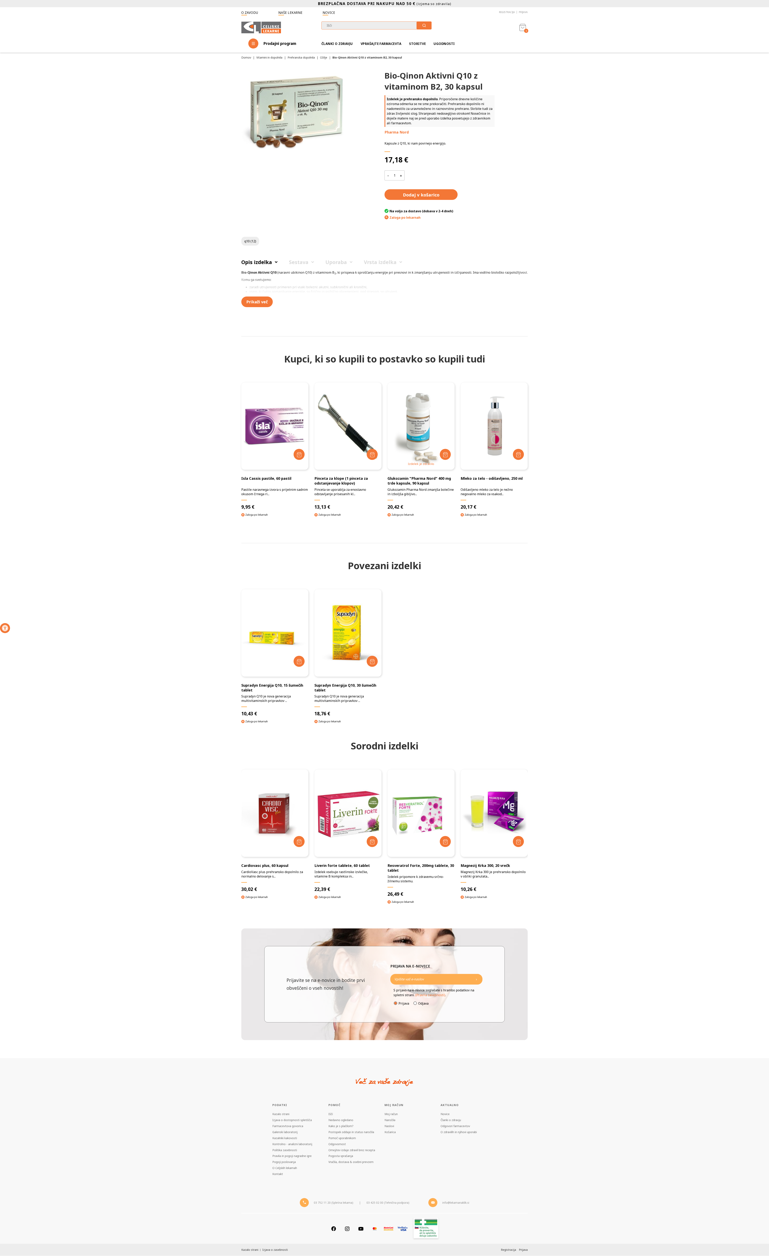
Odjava (423, 1003)
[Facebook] (333, 1228)
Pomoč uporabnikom (342, 1138)
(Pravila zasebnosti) (430, 995)
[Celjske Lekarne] (261, 26)
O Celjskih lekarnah (284, 1168)
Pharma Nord (396, 132)
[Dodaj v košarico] (299, 454)
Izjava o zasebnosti (275, 1250)
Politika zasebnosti (284, 1150)
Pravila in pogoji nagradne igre (292, 1156)
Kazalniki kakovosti (284, 1138)
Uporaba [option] (336, 262)
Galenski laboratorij (285, 1132)
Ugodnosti (444, 43)
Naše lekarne (290, 12)
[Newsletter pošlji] (476, 979)
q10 (250, 241)
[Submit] (424, 25)
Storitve (417, 43)
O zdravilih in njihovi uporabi (459, 1132)
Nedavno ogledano (340, 1120)
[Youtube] (361, 1228)
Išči (330, 1114)
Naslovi (389, 1126)
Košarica (390, 1132)
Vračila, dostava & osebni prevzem (350, 1162)
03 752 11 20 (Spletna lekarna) (333, 1202)
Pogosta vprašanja (340, 1156)
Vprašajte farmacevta (381, 43)
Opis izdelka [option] (256, 262)
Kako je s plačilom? (340, 1126)
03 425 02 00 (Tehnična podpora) (387, 1202)
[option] (274, 837)
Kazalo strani (280, 1114)
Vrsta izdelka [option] (380, 262)
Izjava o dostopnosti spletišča (292, 1120)
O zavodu (249, 12)
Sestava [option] (298, 262)
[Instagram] (347, 1228)
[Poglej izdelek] (274, 426)
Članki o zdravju (337, 43)
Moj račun (391, 1114)
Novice (329, 12)
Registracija (507, 12)
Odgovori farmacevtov (455, 1126)
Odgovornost (337, 1144)
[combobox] (376, 25)
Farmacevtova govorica (287, 1126)
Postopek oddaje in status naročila (351, 1132)
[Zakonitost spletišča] (426, 1229)
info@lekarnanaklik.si (455, 1202)
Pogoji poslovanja (284, 1162)
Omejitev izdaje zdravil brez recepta (351, 1150)
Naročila (389, 1120)
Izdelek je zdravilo (421, 464)
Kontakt (277, 1174)
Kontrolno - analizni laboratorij (292, 1144)
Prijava (523, 12)
